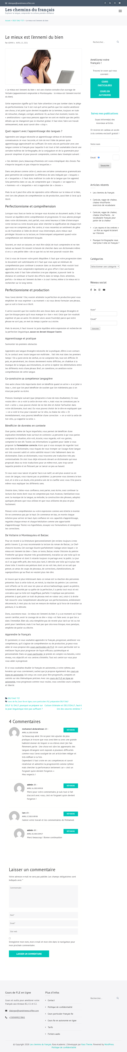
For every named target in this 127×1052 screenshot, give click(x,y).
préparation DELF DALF (59, 701)
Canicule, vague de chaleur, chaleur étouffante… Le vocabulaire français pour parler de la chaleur (105, 216)
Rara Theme (86, 1044)
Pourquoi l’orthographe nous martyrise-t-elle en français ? (106, 241)
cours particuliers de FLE (42, 647)
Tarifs (50, 1027)
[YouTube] (120, 3)
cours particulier (35, 654)
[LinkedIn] (110, 3)
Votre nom (95, 144)
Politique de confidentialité (60, 1007)
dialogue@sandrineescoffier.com (21, 3)
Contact (51, 1000)
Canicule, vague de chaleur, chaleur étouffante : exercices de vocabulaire (105, 202)
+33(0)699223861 (17, 1017)
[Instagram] (115, 3)
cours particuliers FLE (41, 701)
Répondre (71, 730)
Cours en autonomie (105, 93)
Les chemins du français (30, 9)
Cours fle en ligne (25, 701)
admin (11, 43)
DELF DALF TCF (14, 698)
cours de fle (12, 701)
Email (93, 157)
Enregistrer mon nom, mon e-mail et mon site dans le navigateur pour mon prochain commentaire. (42, 943)
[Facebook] (105, 3)
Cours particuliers (105, 83)
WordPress (109, 1044)
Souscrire (105, 165)
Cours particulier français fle (60, 1013)
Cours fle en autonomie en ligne (62, 1020)
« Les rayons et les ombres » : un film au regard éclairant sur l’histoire (106, 230)
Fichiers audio (54, 1034)
